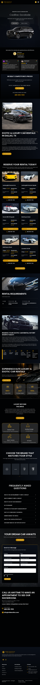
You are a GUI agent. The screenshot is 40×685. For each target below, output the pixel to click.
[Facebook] (3, 659)
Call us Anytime (7, 607)
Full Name (6, 553)
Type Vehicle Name (7, 558)
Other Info (6, 567)
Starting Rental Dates (8, 562)
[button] (19, 476)
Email (21, 553)
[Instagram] (6, 659)
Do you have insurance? (8, 574)
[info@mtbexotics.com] (3, 612)
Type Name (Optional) (24, 558)
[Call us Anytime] (3, 608)
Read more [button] (5, 69)
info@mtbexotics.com (11, 612)
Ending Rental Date (24, 562)
